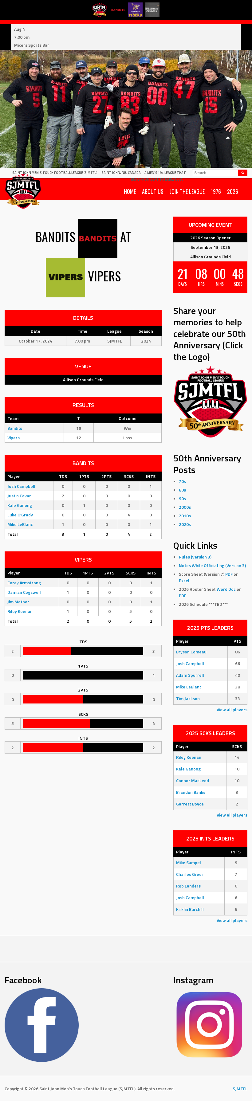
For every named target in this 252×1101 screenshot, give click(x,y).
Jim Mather (18, 601)
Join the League (187, 191)
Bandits (14, 428)
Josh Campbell (21, 486)
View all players (232, 709)
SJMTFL (240, 1088)
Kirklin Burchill (190, 909)
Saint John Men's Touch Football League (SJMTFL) (54, 172)
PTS (237, 641)
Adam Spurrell (190, 675)
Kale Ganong (19, 505)
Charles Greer (189, 874)
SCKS (129, 476)
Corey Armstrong (24, 582)
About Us (152, 191)
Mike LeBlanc (20, 524)
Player (13, 476)
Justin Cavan (19, 495)
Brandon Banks (190, 792)
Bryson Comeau (191, 651)
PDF (229, 574)
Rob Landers (188, 886)
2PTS (106, 476)
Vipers (13, 437)
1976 (216, 191)
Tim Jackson (188, 698)
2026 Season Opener (210, 237)
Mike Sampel (188, 862)
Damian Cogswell (24, 592)
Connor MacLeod (192, 780)
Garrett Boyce (190, 804)
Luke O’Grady (20, 514)
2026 (232, 191)
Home (130, 191)
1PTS (84, 476)
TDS (63, 476)
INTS (151, 476)
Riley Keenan (20, 611)
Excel (184, 580)
